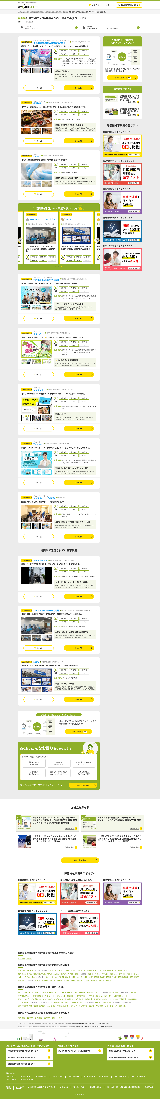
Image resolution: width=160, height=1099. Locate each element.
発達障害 (46, 1018)
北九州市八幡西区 (106, 970)
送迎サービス (54, 992)
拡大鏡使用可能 (57, 1002)
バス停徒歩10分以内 (40, 992)
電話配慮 (97, 999)
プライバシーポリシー (79, 1087)
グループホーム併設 (103, 1002)
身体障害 (38, 1018)
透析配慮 (122, 999)
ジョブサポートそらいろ (44, 498)
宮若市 (136, 974)
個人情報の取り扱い (96, 1087)
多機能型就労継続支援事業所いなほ (49, 42)
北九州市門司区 (67, 974)
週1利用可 (61, 996)
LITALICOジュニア (41, 1077)
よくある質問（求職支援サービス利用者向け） (42, 1087)
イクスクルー (39, 390)
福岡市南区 (88, 977)
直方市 (67, 977)
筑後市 (37, 980)
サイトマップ (20, 1087)
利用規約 (8, 1087)
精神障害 (21, 1018)
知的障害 (29, 1018)
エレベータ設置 (79, 992)
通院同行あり (133, 999)
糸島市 (66, 980)
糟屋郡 (59, 980)
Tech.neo (37, 444)
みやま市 (29, 970)
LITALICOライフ (104, 1077)
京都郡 (66, 970)
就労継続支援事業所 (37, 12)
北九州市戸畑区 (39, 974)
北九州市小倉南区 (25, 974)
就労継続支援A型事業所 (53, 12)
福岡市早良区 (123, 977)
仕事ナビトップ (23, 12)
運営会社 (18, 1089)
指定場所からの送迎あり (74, 999)
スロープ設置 (23, 1002)
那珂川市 (94, 980)
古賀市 (77, 974)
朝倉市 (34, 977)
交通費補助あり (39, 1006)
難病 (53, 1018)
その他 (59, 1018)
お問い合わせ (64, 1087)
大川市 (97, 974)
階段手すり (113, 992)
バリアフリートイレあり (73, 1002)
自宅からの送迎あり (55, 999)
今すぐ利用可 (50, 996)
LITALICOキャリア (89, 1077)
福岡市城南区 (111, 977)
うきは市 (21, 970)
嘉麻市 (90, 974)
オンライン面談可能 (103, 996)
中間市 (51, 970)
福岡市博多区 (99, 977)
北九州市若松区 (53, 974)
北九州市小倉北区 (122, 970)
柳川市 (47, 977)
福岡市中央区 (77, 977)
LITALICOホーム (11, 1077)
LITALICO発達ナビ (73, 1077)
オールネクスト (40, 560)
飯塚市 (108, 980)
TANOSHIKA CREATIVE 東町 (46, 279)
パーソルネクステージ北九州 (46, 610)
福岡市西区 (22, 980)
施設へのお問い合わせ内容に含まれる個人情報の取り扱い (124, 1087)
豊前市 (79, 980)
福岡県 (65, 12)
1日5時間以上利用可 (120, 996)
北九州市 (21, 958)
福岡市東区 (134, 977)
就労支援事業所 (35, 1023)
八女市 (73, 970)
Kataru (36, 156)
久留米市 (58, 970)
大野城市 (113, 974)
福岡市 (29, 958)
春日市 (27, 977)
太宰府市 (122, 974)
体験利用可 (70, 996)
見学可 (91, 996)
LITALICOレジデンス (26, 1079)
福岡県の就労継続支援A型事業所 (59, 1023)
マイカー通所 (66, 992)
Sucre (36, 661)
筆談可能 (88, 999)
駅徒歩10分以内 (24, 992)
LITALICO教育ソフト (120, 1077)
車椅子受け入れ (93, 992)
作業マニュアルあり (110, 999)
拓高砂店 (37, 103)
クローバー (38, 333)
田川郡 (61, 977)
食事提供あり (38, 996)
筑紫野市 (45, 980)
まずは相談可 (82, 996)
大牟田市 (105, 974)
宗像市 (129, 974)
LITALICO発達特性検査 (138, 1077)
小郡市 (20, 977)
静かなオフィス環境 (86, 1006)
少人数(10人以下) (24, 996)
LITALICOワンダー (57, 1077)
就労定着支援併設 (25, 1006)
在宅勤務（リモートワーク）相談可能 (110, 1006)
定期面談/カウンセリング (67, 1006)
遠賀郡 (86, 980)
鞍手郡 (101, 980)
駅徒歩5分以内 (23, 999)
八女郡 (79, 970)
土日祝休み (51, 1006)
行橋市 (73, 980)
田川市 (54, 977)
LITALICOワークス (26, 1077)
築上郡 (52, 980)
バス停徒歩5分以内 (38, 999)
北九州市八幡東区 (91, 970)
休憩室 (134, 992)
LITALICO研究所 (11, 1079)
